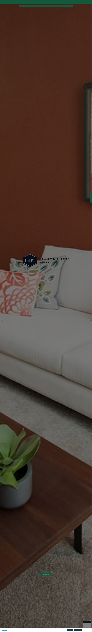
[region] (46, 630)
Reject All (70, 629)
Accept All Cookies (78, 629)
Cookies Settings (63, 629)
